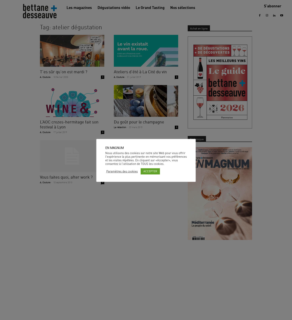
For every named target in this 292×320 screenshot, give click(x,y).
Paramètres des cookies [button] (122, 171)
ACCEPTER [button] (150, 171)
